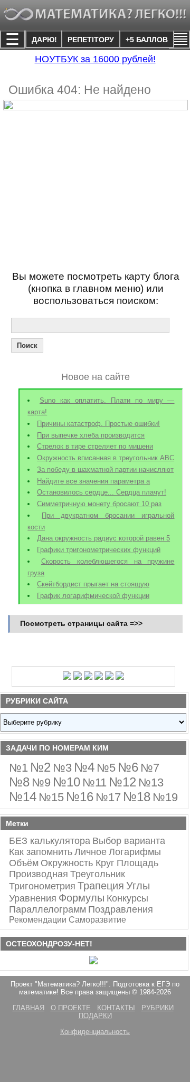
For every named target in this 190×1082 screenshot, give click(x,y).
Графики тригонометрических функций (98, 550)
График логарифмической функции (93, 596)
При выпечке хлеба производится (91, 435)
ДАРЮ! (44, 39)
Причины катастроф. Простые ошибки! (98, 424)
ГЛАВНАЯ (28, 1008)
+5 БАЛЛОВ (147, 39)
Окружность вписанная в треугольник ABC (105, 458)
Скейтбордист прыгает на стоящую (93, 584)
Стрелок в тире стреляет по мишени (95, 446)
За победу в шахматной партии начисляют (105, 469)
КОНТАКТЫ (116, 1008)
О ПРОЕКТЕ (71, 1008)
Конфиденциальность (95, 1032)
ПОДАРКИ (95, 1016)
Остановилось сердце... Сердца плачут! (101, 492)
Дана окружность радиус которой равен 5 (103, 538)
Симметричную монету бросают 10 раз (99, 504)
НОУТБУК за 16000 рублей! (95, 59)
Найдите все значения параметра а (93, 481)
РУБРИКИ (157, 1008)
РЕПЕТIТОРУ (91, 39)
